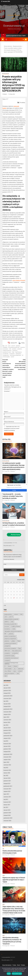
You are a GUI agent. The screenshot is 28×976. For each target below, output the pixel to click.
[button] (14, 485)
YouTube (14, 490)
